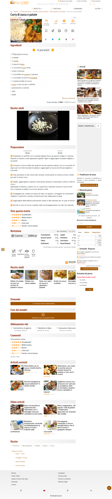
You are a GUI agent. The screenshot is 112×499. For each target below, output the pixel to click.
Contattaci (61, 473)
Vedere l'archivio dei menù (88, 216)
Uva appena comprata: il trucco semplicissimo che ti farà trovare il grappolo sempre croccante (59, 426)
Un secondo (83, 282)
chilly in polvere (18, 71)
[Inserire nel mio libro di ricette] (46, 30)
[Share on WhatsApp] (59, 39)
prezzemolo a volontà (20, 88)
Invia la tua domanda (90, 269)
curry (24, 68)
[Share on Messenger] (52, 39)
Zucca (45, 446)
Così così (25, 223)
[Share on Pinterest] (73, 39)
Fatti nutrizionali (69, 98)
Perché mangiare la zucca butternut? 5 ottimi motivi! (32, 384)
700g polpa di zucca (20, 54)
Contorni (16, 446)
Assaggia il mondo (21, 457)
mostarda (33, 78)
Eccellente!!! (26, 215)
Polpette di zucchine (92, 195)
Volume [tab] (86, 232)
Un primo (82, 280)
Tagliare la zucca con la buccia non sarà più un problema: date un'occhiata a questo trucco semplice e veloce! (59, 387)
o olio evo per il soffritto (23, 84)
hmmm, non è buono (29, 226)
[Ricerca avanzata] (93, 4)
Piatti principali (20, 461)
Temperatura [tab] (96, 232)
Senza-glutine (27, 446)
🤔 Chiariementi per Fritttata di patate (89, 257)
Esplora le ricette (17, 451)
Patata (37, 446)
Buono (24, 220)
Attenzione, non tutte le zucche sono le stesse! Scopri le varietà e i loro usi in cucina (66, 370)
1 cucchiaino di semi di (24, 78)
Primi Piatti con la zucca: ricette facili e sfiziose (32, 368)
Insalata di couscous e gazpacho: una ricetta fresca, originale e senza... (93, 204)
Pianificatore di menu (88, 185)
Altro (97, 8)
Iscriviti (89, 227)
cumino (27, 74)
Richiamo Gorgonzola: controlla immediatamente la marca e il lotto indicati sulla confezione (26, 426)
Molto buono (26, 217)
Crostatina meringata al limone (93, 211)
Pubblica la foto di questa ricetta (43, 318)
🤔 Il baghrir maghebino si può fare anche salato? (88, 252)
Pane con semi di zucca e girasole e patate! (45, 284)
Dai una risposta (81, 255)
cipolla (15, 61)
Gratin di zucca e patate (60, 282)
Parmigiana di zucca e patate (74, 282)
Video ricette (15, 476)
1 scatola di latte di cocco (22, 81)
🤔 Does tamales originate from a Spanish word (87, 261)
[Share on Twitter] (66, 39)
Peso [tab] (79, 232)
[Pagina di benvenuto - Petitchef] (11, 11)
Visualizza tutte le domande (93, 266)
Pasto (17, 454)
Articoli (57, 8)
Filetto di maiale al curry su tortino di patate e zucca (16, 284)
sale (13, 91)
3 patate (15, 58)
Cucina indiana (20, 465)
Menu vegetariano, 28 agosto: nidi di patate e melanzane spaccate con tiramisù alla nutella (66, 410)
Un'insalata (83, 285)
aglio (22, 64)
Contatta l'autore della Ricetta (44, 303)
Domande (78, 8)
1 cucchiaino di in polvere (25, 74)
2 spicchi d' (18, 64)
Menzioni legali (62, 482)
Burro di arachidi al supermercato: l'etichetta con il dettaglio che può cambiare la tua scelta (33, 410)
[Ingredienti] (3, 249)
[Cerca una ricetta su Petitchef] (90, 4)
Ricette (37, 8)
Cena (22, 454)
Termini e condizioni (64, 479)
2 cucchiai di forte (21, 68)
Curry (52, 446)
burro (14, 84)
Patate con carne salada (30, 282)
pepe (14, 95)
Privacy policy (62, 476)
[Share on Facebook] (46, 39)
